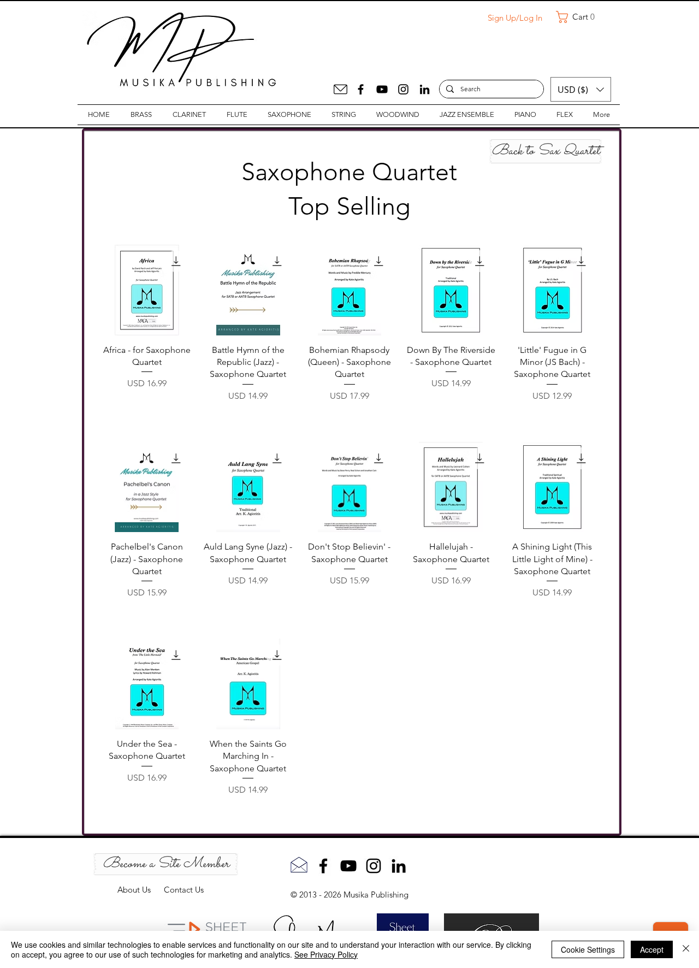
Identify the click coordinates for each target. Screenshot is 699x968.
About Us (140, 889)
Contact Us (184, 889)
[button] (579, 17)
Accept (652, 949)
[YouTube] (382, 89)
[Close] (685, 949)
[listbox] (580, 89)
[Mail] (340, 89)
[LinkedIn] (424, 89)
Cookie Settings (588, 949)
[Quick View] (147, 290)
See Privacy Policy (326, 954)
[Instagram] (403, 89)
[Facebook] (361, 89)
